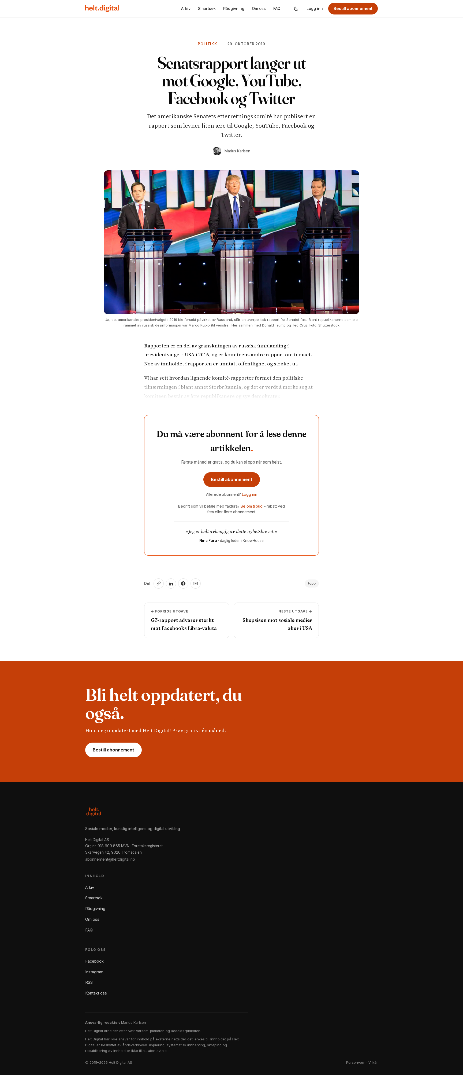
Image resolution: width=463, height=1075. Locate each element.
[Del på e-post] (196, 583)
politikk (207, 44)
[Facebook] (183, 583)
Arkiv (186, 8)
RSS (89, 982)
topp (312, 583)
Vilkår (373, 1062)
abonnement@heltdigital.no (110, 859)
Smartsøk (207, 8)
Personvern (355, 1062)
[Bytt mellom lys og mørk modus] (296, 8)
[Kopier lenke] (159, 583)
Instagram (94, 972)
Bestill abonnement (353, 8)
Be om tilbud (252, 506)
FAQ (276, 8)
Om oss (259, 8)
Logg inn (315, 8)
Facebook (94, 961)
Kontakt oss (96, 993)
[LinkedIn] (171, 583)
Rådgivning (233, 8)
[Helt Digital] (102, 8)
